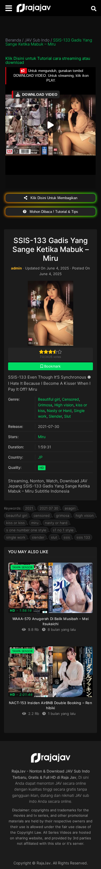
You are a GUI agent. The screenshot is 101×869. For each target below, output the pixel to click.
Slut (67, 416)
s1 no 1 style (63, 530)
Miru (42, 436)
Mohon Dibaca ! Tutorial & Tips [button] (53, 212)
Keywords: (13, 508)
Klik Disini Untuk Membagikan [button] (53, 198)
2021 (29, 508)
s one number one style (26, 530)
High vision (64, 405)
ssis (67, 537)
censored (42, 515)
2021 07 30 (49, 508)
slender (38, 537)
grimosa (62, 515)
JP (40, 457)
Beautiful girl (49, 399)
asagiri (70, 508)
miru (35, 523)
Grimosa (45, 405)
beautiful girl (16, 515)
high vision (85, 515)
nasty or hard (56, 523)
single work (15, 537)
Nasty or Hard (59, 410)
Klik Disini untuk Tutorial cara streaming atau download (47, 60)
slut (54, 537)
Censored (70, 399)
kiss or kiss (15, 523)
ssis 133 (83, 537)
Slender (55, 416)
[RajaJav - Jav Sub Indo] (33, 8)
